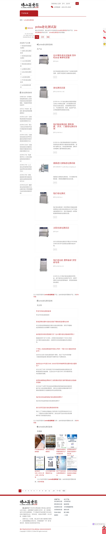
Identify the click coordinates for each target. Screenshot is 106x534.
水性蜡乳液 (67, 501)
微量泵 (56, 515)
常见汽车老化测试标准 (43, 311)
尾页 (64, 490)
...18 (53, 490)
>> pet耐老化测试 (25, 69)
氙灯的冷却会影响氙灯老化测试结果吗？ (49, 397)
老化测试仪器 (58, 501)
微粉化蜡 (66, 509)
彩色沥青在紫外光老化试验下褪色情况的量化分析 (52, 321)
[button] (29, 13)
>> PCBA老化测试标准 (25, 81)
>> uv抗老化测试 (25, 77)
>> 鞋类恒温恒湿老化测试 (25, 57)
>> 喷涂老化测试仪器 (25, 65)
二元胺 (66, 515)
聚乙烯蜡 (66, 512)
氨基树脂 (66, 504)
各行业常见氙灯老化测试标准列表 (47, 407)
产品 (37, 37)
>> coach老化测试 (25, 61)
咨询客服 (41, 481)
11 (49, 490)
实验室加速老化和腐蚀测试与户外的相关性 (61, 451)
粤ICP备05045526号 (26, 529)
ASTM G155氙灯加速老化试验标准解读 (72, 473)
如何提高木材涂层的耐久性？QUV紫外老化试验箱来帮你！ (55, 334)
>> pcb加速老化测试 (25, 86)
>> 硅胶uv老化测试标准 (25, 52)
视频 (48, 37)
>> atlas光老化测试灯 (25, 73)
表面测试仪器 (58, 507)
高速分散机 (57, 512)
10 (45, 490)
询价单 (55, 77)
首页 (21, 20)
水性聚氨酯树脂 (68, 507)
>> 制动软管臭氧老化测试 (25, 47)
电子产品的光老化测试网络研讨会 (61, 473)
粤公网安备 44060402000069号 (41, 529)
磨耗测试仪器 (58, 504)
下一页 (59, 490)
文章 (42, 37)
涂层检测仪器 (58, 509)
